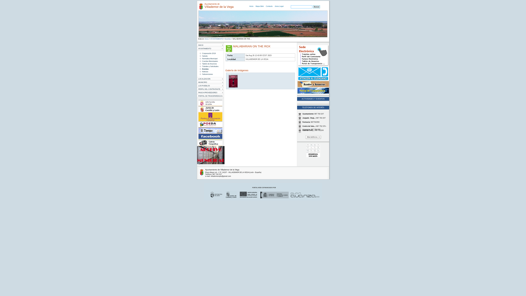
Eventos (228, 39)
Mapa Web (260, 6)
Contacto (269, 6)
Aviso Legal (279, 6)
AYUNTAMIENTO (216, 39)
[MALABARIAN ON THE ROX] (233, 87)
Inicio (251, 6)
